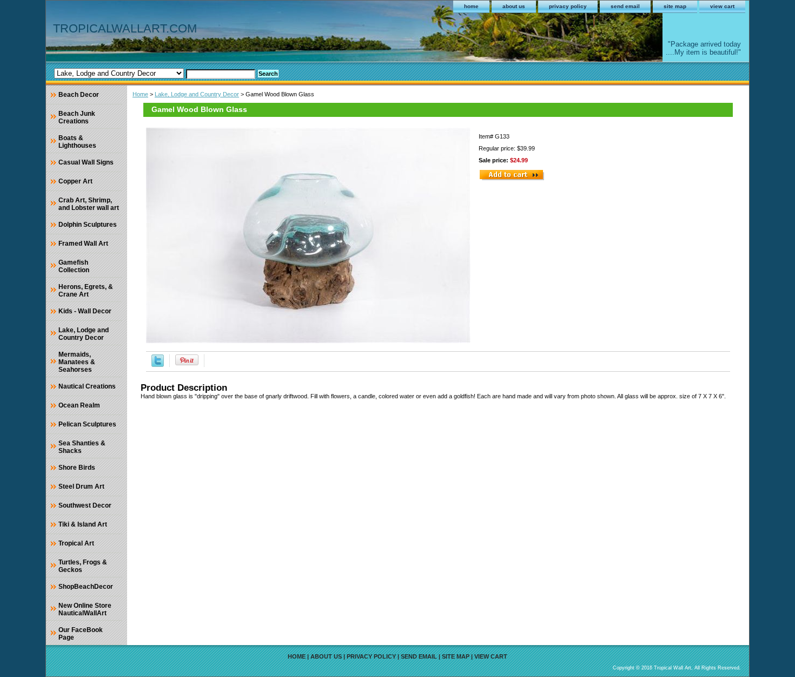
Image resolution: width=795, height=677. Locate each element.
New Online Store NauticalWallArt (84, 609)
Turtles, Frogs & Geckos (82, 566)
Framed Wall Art (83, 243)
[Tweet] (157, 364)
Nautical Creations (87, 386)
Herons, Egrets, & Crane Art (85, 290)
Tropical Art (76, 543)
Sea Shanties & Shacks (81, 447)
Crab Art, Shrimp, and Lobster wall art (88, 204)
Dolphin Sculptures (87, 224)
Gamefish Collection (73, 266)
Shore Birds (76, 467)
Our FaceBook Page (80, 633)
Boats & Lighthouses (77, 141)
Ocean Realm (79, 405)
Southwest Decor (84, 505)
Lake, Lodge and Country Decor (197, 94)
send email (625, 6)
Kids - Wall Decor (84, 311)
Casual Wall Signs (86, 162)
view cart (722, 6)
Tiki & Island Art (82, 524)
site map (675, 6)
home (471, 6)
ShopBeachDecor (85, 586)
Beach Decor (78, 94)
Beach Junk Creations (76, 117)
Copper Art (75, 181)
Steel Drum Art (81, 486)
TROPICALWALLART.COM (125, 28)
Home (140, 94)
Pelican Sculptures (87, 424)
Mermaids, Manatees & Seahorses (76, 362)
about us (513, 6)
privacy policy (568, 6)
